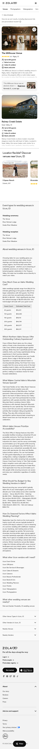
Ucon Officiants (8, 564)
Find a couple (7, 660)
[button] (34, 29)
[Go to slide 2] (19, 49)
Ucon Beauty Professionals (12, 577)
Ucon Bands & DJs (9, 580)
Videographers (28, 9)
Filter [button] (21, 744)
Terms (5, 724)
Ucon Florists (7, 586)
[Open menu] (3, 3)
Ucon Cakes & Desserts (10, 570)
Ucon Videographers (9, 589)
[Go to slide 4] (22, 49)
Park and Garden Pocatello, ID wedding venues (19, 606)
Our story (6, 691)
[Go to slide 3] (20, 49)
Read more (21, 86)
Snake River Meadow (10, 225)
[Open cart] (36, 3)
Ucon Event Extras (9, 561)
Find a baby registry (9, 663)
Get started (10, 670)
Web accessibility (8, 731)
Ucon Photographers (10, 592)
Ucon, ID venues (8, 15)
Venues (5, 9)
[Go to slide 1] (17, 49)
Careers (5, 698)
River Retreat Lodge (9, 222)
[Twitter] (11, 677)
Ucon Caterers (7, 574)
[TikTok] (17, 677)
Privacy (5, 720)
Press (4, 702)
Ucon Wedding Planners (11, 583)
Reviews (5, 695)
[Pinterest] (7, 677)
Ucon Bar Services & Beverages (13, 567)
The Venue (6, 219)
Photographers (15, 9)
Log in (5, 657)
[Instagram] (14, 677)
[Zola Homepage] (11, 3)
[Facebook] (4, 677)
